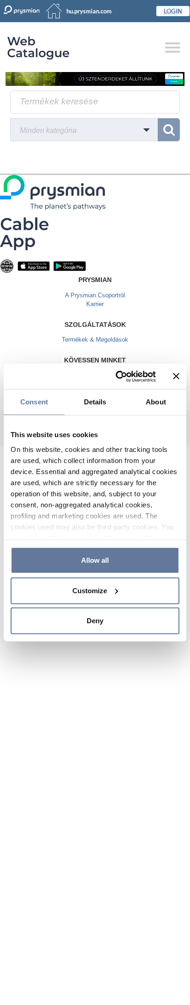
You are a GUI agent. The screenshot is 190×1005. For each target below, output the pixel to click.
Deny (95, 621)
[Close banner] (176, 376)
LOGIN (173, 11)
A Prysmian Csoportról (95, 295)
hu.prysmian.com (89, 11)
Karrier (95, 304)
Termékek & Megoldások (95, 339)
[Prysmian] (95, 78)
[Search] (169, 129)
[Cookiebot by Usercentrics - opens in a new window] (117, 376)
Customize (89, 590)
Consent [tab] (34, 402)
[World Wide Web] (7, 265)
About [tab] (156, 402)
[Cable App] (24, 233)
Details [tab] (95, 402)
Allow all (95, 560)
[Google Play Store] (69, 265)
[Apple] (34, 265)
